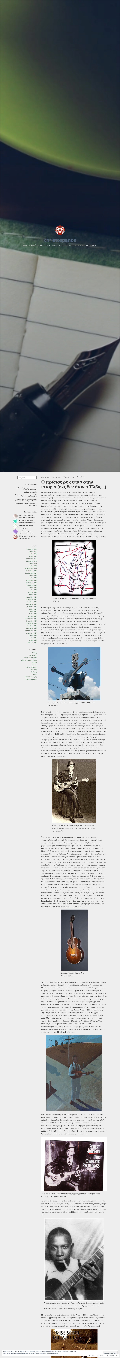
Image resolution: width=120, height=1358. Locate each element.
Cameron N (22, 525)
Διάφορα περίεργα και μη (29, 660)
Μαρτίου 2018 (32, 595)
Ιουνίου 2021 (33, 554)
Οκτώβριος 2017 (31, 604)
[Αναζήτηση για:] (27, 477)
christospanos (60, 239)
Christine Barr (23, 520)
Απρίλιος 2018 (32, 592)
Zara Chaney (22, 531)
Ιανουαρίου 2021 (31, 559)
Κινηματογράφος (31, 667)
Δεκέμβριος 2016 (31, 623)
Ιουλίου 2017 (33, 609)
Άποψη (34, 653)
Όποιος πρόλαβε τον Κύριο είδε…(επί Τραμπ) (26, 504)
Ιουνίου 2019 (33, 578)
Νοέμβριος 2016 (32, 626)
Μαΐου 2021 (33, 556)
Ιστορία (34, 665)
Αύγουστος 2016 (31, 633)
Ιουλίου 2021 (33, 551)
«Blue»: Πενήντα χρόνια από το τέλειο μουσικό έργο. (27, 488)
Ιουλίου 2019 (33, 575)
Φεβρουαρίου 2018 (31, 597)
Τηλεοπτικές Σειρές (31, 677)
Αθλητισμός (33, 655)
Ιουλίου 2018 (33, 587)
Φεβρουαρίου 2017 (31, 619)
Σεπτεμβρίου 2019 (31, 573)
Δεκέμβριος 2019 (31, 571)
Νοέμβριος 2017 (32, 602)
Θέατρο (34, 662)
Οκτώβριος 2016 (31, 628)
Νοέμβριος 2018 (32, 585)
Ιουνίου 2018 (33, 590)
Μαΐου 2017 (33, 614)
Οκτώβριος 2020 (31, 561)
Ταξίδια (34, 674)
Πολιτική (34, 672)
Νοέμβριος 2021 (32, 549)
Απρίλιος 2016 (32, 643)
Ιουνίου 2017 (33, 611)
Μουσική (34, 669)
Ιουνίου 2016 (33, 638)
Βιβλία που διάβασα (30, 657)
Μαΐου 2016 (33, 640)
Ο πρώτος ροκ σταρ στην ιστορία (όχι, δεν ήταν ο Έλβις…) (26, 495)
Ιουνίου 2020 (33, 563)
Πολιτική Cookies (53, 1353)
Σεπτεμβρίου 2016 (31, 631)
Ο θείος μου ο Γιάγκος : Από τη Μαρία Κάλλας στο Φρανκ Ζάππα (26, 500)
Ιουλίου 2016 (33, 635)
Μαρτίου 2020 (32, 566)
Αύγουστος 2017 (31, 607)
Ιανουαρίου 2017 (31, 621)
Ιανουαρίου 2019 (31, 580)
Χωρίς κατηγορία (31, 679)
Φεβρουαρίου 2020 (31, 568)
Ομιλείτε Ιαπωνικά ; (30, 492)
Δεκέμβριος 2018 (31, 583)
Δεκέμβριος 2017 (31, 599)
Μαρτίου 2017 (32, 616)
